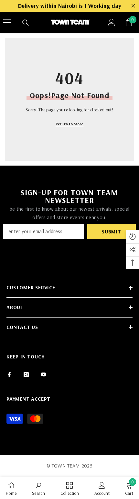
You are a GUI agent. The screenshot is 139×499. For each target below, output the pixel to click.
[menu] (7, 22)
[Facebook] (9, 374)
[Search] (25, 23)
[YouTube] (43, 374)
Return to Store (70, 123)
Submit (111, 231)
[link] (38, 488)
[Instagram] (26, 374)
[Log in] (111, 22)
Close (133, 6)
